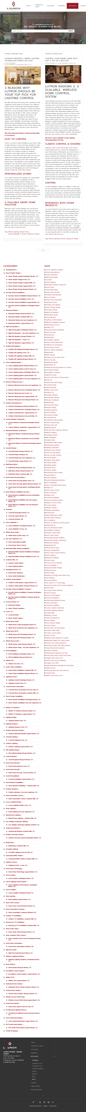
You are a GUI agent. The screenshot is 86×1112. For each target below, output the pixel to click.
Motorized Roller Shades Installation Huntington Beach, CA (24, 552)
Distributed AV (51, 545)
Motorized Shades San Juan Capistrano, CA (22, 320)
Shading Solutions (52, 395)
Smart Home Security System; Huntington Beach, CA (24, 488)
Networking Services (52, 325)
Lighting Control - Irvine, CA (17, 865)
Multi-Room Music (11, 464)
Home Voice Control (12, 903)
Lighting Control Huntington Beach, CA (21, 680)
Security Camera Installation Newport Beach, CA (24, 296)
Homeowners (50, 335)
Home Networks (51, 387)
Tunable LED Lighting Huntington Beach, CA (22, 349)
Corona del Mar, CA (12, 602)
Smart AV (49, 380)
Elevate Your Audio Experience (56, 643)
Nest (33, 1077)
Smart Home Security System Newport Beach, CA (24, 484)
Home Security (51, 360)
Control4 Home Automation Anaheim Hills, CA (23, 693)
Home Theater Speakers (16, 608)
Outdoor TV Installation (13, 916)
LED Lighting (50, 578)
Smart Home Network (13, 763)
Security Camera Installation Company (18, 589)
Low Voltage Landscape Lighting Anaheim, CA (23, 825)
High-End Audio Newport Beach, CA (20, 953)
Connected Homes (52, 405)
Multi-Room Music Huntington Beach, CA (21, 468)
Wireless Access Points (53, 503)
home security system (53, 453)
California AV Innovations (54, 345)
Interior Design (51, 593)
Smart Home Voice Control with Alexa (58, 655)
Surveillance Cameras (53, 372)
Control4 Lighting (11, 737)
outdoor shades (51, 463)
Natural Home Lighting (13, 815)
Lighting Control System (54, 320)
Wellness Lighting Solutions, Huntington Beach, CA (24, 960)
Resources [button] (72, 6)
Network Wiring (51, 408)
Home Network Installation (14, 782)
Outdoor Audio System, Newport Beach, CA (22, 586)
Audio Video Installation (14, 667)
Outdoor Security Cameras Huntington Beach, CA (24, 838)
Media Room (10, 843)
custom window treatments (55, 608)
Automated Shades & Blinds (55, 538)
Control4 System (11, 756)
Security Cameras (51, 310)
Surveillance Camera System (15, 971)
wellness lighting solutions (55, 610)
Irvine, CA (9, 612)
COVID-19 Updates (12, 1031)
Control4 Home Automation (15, 687)
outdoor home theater (53, 450)
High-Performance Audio (54, 515)
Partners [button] (61, 6)
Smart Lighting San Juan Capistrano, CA (21, 812)
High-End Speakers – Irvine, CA (18, 340)
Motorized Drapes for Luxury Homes (58, 640)
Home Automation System (54, 500)
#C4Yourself (50, 513)
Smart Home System (12, 1003)
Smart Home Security (13, 769)
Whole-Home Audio (12, 532)
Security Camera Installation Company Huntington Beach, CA (24, 593)
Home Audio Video (12, 929)
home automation (52, 603)
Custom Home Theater (13, 990)
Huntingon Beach (51, 435)
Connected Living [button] (39, 6)
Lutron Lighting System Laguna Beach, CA (22, 375)
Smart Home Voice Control (17, 545)
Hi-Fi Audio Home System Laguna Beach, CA (23, 1028)
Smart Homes (50, 560)
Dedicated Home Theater (14, 984)
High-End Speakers (12, 327)
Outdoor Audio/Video (53, 533)
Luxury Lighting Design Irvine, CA (19, 805)
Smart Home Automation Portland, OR (20, 947)
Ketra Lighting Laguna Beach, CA (19, 899)
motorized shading (65, 173)
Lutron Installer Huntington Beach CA (20, 893)
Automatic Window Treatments (56, 540)
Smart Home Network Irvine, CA (18, 766)
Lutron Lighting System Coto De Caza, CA (22, 369)
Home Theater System (15, 618)
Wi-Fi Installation (11, 651)
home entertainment (53, 618)
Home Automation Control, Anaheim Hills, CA (23, 799)
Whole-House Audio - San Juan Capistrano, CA (23, 647)
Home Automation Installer (17, 542)
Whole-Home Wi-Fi (12, 631)
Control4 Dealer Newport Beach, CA (20, 451)
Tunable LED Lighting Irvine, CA (18, 353)
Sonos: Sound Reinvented (54, 342)
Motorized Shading (52, 543)
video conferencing (52, 423)
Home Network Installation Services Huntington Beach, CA (24, 496)
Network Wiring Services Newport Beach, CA (23, 400)
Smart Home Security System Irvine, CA (21, 481)
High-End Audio (11, 950)
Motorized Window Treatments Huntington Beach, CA (24, 444)
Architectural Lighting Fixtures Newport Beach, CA (24, 1014)
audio (31, 153)
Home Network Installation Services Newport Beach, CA (23, 505)
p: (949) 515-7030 (9, 1062)
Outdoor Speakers (12, 789)
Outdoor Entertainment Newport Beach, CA (22, 406)
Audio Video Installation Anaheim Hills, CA (22, 670)
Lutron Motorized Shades (14, 1018)
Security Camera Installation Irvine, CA (21, 299)
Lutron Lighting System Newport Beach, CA (22, 366)
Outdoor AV (50, 392)
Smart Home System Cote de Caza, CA (20, 1007)
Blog (34, 1079)
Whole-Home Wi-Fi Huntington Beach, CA (22, 634)
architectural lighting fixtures (55, 600)
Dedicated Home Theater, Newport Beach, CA (23, 987)
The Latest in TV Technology (55, 583)
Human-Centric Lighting (54, 563)
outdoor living (50, 468)
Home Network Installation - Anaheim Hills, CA (23, 786)
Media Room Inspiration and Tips (57, 653)
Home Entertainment (53, 272)
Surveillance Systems (53, 340)
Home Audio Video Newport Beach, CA (21, 932)
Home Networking (52, 290)
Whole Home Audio (12, 621)
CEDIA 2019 (49, 588)
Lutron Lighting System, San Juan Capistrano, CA (24, 379)
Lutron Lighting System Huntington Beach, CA (23, 372)
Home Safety (50, 573)
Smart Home (25, 232)
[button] (43, 1096)
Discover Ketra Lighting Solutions (57, 430)
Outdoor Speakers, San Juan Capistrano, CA (22, 792)
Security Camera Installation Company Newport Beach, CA (24, 598)
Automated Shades (52, 370)
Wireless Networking (52, 510)
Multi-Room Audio (52, 315)
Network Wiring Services (14, 382)
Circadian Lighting (12, 849)
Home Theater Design (13, 273)
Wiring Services (51, 570)
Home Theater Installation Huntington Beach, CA (24, 700)
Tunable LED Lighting (13, 346)
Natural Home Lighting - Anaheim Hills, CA (22, 818)
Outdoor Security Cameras (14, 835)
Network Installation (52, 558)
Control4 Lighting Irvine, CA (17, 740)
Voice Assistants (51, 493)
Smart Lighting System (15, 566)
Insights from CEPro (52, 663)
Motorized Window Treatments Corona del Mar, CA (23, 439)
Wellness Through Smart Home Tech (58, 575)
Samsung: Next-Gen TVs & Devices (57, 671)
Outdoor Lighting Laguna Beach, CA (20, 747)
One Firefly (38, 1106)
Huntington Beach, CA (13, 570)
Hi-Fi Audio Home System (14, 1024)
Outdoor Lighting (11, 743)
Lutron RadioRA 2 (10, 63)
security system (51, 458)
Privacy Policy (53, 1106)
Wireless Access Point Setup (15, 997)
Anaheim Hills (50, 440)
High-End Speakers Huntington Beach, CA (22, 330)
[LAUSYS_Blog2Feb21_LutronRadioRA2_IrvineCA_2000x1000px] (63, 74)
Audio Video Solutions (53, 518)
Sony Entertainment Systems (55, 648)
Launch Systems (51, 478)
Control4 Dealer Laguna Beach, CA (19, 461)
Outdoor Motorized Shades (15, 730)
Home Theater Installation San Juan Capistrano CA (24, 703)
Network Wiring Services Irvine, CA (20, 393)
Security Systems (51, 580)
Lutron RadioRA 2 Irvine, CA (66, 63)
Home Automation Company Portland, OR (22, 912)
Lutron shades (10, 875)
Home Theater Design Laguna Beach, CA (21, 286)
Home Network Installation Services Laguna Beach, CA (22, 500)
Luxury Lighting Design (13, 802)
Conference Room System (54, 420)
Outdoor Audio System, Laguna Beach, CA (22, 583)
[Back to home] (13, 6)
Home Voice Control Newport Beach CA (21, 906)
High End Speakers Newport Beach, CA (21, 336)
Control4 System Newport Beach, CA (20, 760)
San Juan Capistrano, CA (14, 539)
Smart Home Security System (15, 477)
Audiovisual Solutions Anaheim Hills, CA (21, 831)
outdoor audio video (53, 630)
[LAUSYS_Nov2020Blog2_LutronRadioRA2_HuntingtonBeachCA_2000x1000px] (23, 75)
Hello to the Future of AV (54, 676)
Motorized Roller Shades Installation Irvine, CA (23, 557)
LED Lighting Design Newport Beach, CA (21, 753)
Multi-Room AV (51, 365)
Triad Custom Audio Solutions (56, 553)
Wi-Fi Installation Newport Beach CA (20, 657)
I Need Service (35, 1086)
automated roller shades (54, 443)
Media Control (50, 668)
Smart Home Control (52, 347)
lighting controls (51, 615)
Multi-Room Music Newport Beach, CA (20, 471)
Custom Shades (51, 505)
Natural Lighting (51, 433)
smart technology (31, 168)
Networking (49, 403)
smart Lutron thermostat (60, 148)
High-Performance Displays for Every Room (60, 665)
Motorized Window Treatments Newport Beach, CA (24, 434)
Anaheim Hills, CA (12, 560)
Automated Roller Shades (14, 856)
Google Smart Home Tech (54, 658)
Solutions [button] (50, 6)
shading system (51, 465)
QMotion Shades (51, 508)
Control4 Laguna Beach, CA (17, 516)
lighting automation (52, 448)
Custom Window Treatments (15, 419)
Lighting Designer (12, 724)
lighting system (51, 428)
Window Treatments (52, 400)
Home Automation (52, 275)
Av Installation (50, 520)
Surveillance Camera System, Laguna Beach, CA (24, 974)
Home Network (51, 317)
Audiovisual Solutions (13, 828)
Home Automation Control (14, 795)
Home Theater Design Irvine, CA (19, 280)
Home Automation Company (15, 909)
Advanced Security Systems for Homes (58, 367)
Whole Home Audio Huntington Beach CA (22, 625)
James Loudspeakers (53, 550)
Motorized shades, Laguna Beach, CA (20, 323)
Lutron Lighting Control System (16, 882)
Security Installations (52, 598)
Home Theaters (51, 413)
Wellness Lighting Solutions (15, 956)
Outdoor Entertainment (13, 403)
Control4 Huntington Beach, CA (18, 513)
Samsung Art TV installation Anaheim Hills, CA (23, 925)
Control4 (9, 509)
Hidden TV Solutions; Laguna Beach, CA (21, 714)
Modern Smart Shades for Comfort (57, 638)
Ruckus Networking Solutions (55, 480)
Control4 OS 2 (37, 1066)
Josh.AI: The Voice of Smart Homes (57, 377)
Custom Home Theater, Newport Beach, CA (22, 994)
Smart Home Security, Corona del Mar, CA (22, 773)
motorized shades (26, 192)
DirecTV (34, 1074)
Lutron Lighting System (13, 362)
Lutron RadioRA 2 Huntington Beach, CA (18, 64)
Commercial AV (51, 418)
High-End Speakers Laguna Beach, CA (21, 343)
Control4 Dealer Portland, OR (18, 455)
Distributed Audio (52, 362)
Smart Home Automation (14, 943)
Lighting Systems (51, 410)
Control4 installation (52, 605)
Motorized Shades (12, 310)
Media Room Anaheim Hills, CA (18, 846)
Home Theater (50, 297)
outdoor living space (53, 460)
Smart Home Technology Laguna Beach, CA (22, 872)
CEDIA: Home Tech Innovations (56, 660)
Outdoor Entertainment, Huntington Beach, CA (23, 410)
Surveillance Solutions (53, 530)
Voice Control (50, 635)
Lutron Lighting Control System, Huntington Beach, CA (22, 885)
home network (51, 625)
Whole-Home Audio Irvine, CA (18, 536)
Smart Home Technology (14, 869)
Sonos (34, 1071)
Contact (34, 1083)
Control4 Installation (12, 776)
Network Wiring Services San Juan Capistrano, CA (24, 385)
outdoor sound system (53, 633)
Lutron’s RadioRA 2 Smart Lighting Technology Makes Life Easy (22, 59)
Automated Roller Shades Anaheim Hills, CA (22, 859)
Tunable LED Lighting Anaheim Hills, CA (21, 356)
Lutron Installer (11, 890)
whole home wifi (51, 425)
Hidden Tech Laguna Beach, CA (18, 981)
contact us (58, 134)
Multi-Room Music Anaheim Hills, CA (20, 474)
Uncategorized (11, 270)
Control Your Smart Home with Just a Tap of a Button (61, 59)
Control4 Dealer (11, 448)
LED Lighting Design (12, 750)
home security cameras (53, 455)
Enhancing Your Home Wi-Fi (55, 357)
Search (71, 31)
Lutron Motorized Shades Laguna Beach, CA (23, 1021)
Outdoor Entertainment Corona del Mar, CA (22, 416)
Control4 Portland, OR (15, 519)
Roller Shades (50, 355)
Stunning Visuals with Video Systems (58, 645)
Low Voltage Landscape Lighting (17, 822)
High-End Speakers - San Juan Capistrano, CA (23, 333)
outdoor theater (51, 470)
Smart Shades (10, 964)
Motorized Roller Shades (54, 568)
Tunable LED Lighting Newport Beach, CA (22, 359)
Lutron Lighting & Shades (31, 234)
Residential (49, 352)
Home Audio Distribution (16, 576)
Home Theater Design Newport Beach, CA (22, 289)
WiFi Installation (51, 438)
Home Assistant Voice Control (16, 935)
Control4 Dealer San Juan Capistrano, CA (21, 458)
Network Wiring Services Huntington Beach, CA (24, 390)
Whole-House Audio (12, 641)
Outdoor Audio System (15, 563)
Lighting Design (11, 717)
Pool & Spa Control (52, 535)
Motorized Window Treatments (16, 431)
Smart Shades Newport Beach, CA (19, 968)
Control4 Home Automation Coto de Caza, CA (23, 690)
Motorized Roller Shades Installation (17, 549)
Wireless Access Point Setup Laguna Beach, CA (24, 1000)
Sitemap (45, 1106)
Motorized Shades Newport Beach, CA (21, 314)
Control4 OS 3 (37, 1063)
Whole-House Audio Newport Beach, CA (21, 644)
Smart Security (50, 332)
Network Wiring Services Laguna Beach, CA (22, 396)
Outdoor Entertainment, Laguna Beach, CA (22, 413)
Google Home (50, 673)
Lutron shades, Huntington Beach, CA (21, 878)
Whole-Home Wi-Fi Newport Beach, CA (21, 638)
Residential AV (51, 525)
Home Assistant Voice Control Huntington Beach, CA (24, 939)
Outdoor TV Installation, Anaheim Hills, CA (22, 919)
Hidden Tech (10, 977)
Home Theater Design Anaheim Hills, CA (21, 283)
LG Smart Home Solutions (54, 590)
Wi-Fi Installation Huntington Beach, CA (21, 654)
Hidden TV (49, 488)
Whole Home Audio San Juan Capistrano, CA (22, 628)
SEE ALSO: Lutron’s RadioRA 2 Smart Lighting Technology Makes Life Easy (60, 139)
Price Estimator (36, 1090)
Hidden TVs (9, 660)
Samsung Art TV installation (15, 922)
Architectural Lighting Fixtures (16, 1010)
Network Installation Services (55, 322)
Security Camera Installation (15, 293)
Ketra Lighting (10, 896)
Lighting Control (11, 677)
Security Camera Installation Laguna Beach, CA (23, 302)
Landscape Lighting (52, 397)
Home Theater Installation (14, 696)
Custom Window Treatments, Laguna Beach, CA (24, 427)
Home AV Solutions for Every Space (57, 523)
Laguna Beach (50, 475)
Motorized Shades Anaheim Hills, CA (20, 317)
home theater (50, 620)
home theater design (53, 623)
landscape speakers (52, 445)
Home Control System (53, 595)
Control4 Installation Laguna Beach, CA (21, 779)
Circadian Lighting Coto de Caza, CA (20, 852)
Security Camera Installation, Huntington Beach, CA (24, 306)
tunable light (50, 613)
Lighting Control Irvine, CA (17, 683)
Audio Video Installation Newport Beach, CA (23, 674)
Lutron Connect (38, 1069)
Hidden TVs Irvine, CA (15, 664)
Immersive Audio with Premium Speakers (59, 585)
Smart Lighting (14, 232)
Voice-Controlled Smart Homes (56, 485)
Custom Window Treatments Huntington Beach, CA (24, 423)
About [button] (28, 6)
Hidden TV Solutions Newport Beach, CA (21, 711)
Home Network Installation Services (17, 492)
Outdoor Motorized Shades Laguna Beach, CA (23, 734)
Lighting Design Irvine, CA (17, 721)
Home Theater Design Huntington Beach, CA (23, 276)
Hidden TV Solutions (12, 708)
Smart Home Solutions (15, 573)
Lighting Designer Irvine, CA (17, 727)
